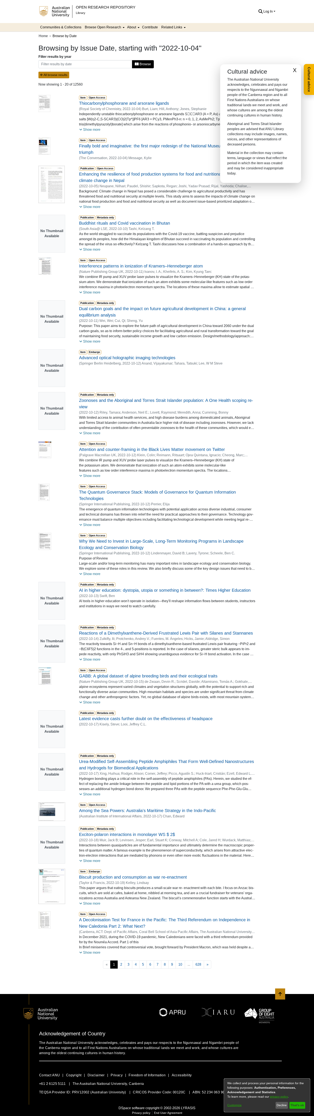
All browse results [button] (55, 75)
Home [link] (43, 36)
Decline (282, 1105)
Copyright (74, 1075)
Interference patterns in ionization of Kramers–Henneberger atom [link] (141, 266)
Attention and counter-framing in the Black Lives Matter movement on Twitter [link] (152, 449)
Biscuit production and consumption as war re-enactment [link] (133, 877)
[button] (260, 11)
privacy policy (279, 1096)
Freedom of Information (147, 1075)
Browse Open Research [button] (103, 27)
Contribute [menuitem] (150, 27)
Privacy (117, 1075)
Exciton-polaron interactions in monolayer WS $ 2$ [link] (127, 834)
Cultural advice (309, 79)
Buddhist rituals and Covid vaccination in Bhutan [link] (124, 223)
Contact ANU (49, 1075)
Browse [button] (145, 64)
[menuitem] (104, 27)
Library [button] (80, 13)
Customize (234, 1105)
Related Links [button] (171, 27)
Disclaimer (96, 1075)
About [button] (131, 27)
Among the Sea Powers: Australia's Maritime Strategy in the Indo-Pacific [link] (147, 810)
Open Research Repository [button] (105, 7)
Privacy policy (141, 1113)
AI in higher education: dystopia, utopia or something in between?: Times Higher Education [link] (165, 590)
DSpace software (132, 1108)
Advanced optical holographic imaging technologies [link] (127, 357)
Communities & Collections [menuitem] (60, 27)
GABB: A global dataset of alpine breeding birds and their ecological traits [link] (148, 676)
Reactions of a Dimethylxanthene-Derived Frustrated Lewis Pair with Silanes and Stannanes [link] (166, 633)
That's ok (297, 1105)
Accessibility (182, 1075)
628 (198, 964)
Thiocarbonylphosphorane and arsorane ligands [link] (124, 103)
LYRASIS (188, 1108)
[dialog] (267, 1095)
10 (180, 964)
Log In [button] (268, 11)
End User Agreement (168, 1113)
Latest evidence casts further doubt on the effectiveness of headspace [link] (146, 718)
